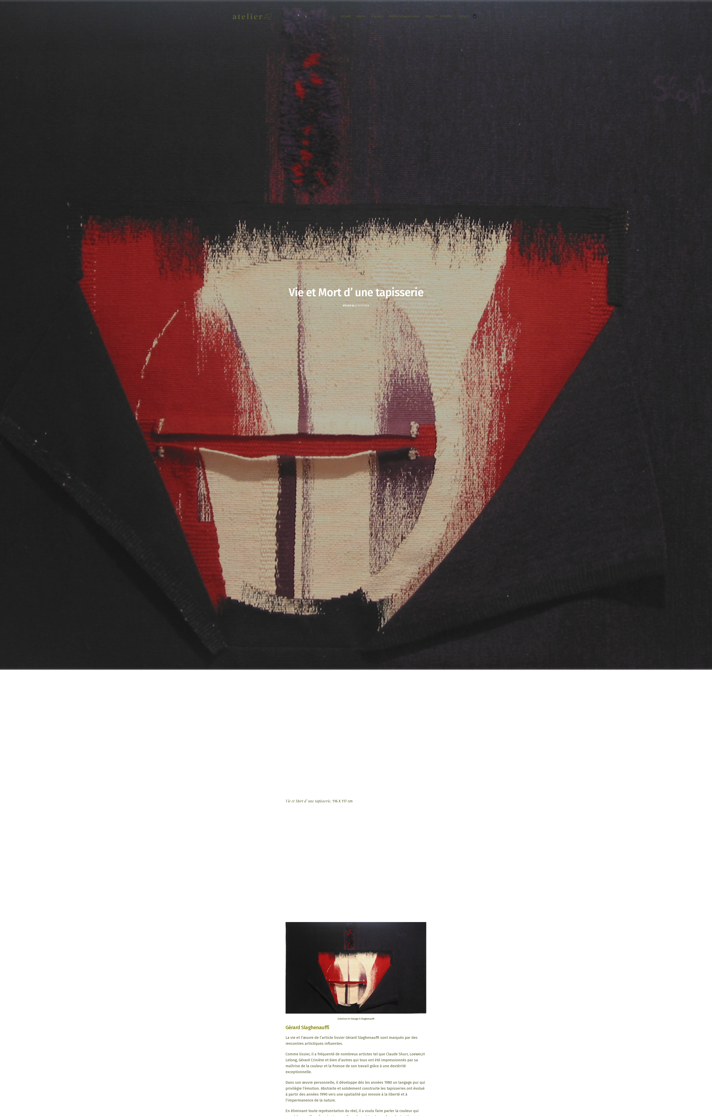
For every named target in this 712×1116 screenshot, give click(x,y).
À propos (377, 16)
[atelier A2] (252, 16)
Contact (463, 16)
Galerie (361, 16)
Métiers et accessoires (404, 16)
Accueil (345, 16)
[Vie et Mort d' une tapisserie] (356, 968)
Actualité (446, 16)
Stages (430, 16)
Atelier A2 (348, 305)
